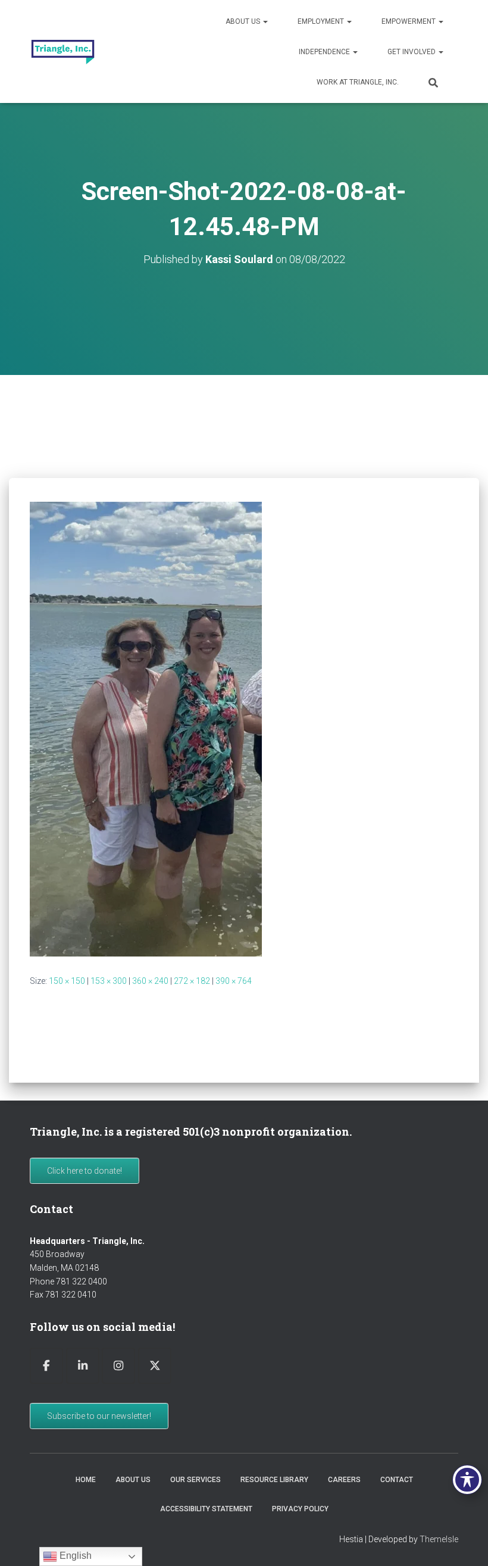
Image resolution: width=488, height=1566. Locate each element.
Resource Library (274, 1480)
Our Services (195, 1480)
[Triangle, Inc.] (63, 52)
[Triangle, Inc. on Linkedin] (82, 1366)
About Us (244, 21)
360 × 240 (150, 981)
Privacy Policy (300, 1509)
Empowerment (409, 21)
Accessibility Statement (206, 1509)
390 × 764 (233, 981)
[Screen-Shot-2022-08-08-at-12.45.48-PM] (146, 728)
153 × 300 (108, 981)
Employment (322, 21)
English (74, 1556)
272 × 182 (192, 981)
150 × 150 (67, 981)
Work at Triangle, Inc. (358, 82)
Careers (344, 1480)
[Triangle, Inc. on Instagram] (118, 1366)
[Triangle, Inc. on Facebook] (46, 1366)
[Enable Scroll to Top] (464, 1542)
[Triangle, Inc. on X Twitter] (154, 1366)
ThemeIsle (439, 1539)
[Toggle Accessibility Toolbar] (467, 1479)
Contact (396, 1480)
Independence (325, 52)
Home (86, 1480)
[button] (265, 21)
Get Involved (412, 52)
